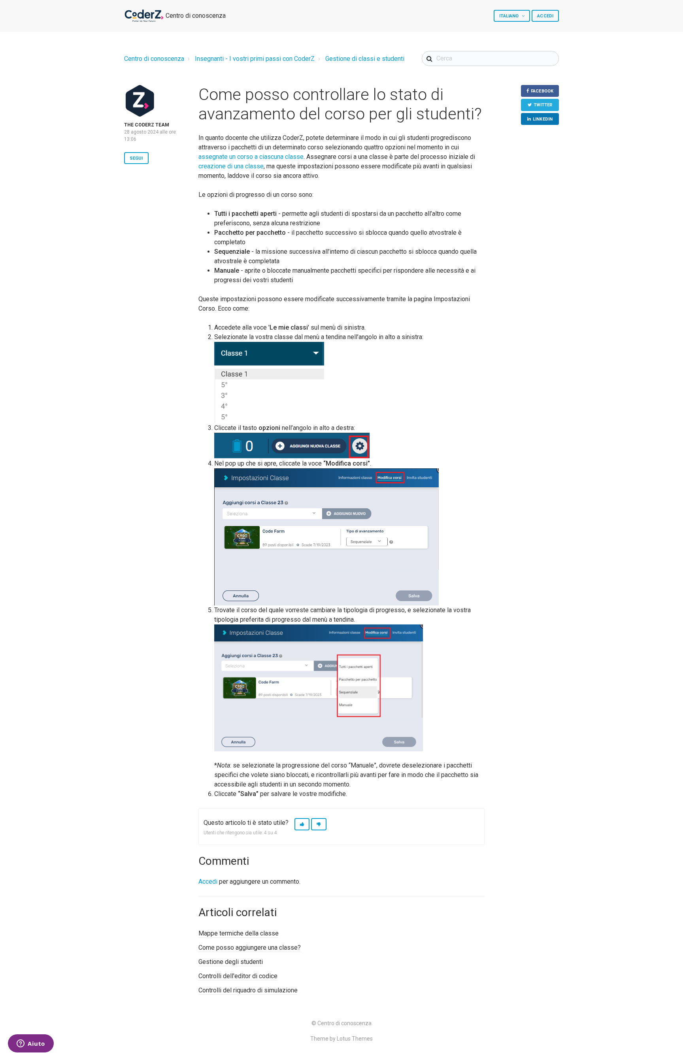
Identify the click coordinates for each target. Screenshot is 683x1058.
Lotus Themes (355, 1038)
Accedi (207, 881)
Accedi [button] (545, 16)
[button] (301, 824)
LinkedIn (543, 119)
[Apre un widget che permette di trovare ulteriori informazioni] (31, 1044)
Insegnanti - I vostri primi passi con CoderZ (255, 58)
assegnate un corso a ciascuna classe (251, 156)
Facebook (542, 91)
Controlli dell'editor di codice (237, 976)
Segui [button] (136, 158)
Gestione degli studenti (230, 962)
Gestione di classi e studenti (364, 58)
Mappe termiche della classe (238, 933)
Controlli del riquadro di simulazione (248, 990)
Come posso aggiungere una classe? (249, 947)
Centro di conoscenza (154, 58)
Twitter (543, 104)
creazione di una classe (231, 166)
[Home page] (144, 16)
